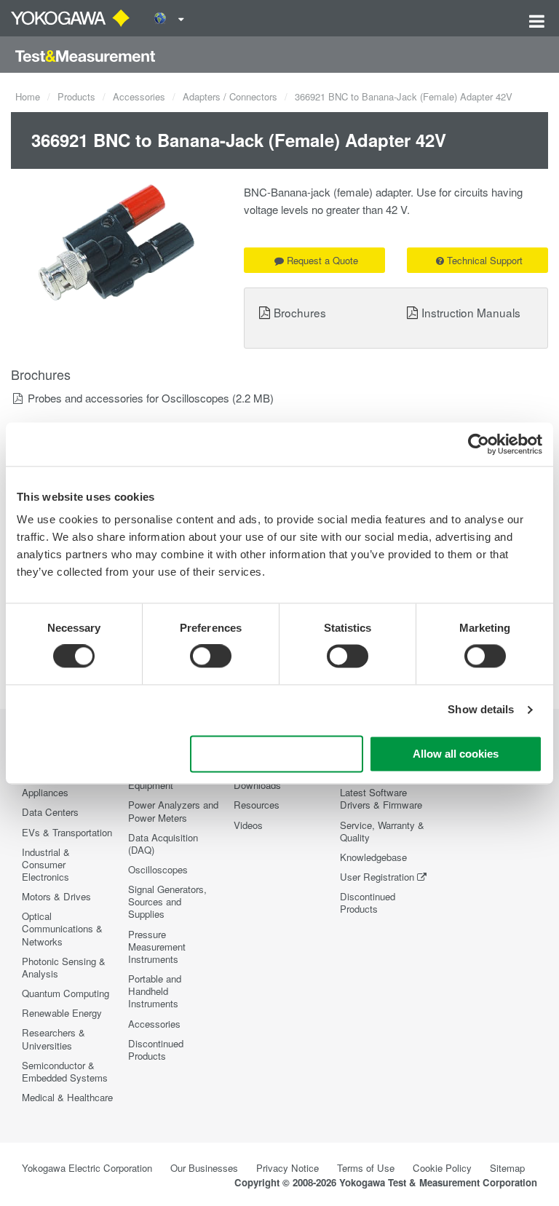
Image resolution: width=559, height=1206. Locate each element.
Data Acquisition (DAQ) (163, 843)
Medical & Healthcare (67, 1097)
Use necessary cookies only (276, 753)
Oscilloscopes (158, 869)
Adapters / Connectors (230, 96)
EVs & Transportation (67, 832)
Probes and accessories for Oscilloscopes (128, 397)
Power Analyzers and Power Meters (173, 811)
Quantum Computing (65, 993)
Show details (481, 710)
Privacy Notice (287, 1168)
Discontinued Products (155, 1049)
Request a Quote (322, 260)
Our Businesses (204, 1168)
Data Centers (50, 812)
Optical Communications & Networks (62, 928)
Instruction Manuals (470, 312)
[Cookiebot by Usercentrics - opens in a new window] (478, 444)
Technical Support (485, 260)
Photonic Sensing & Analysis (64, 967)
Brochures (300, 312)
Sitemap (507, 1168)
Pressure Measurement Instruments (157, 946)
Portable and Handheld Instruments (154, 991)
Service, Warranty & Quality (382, 831)
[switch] (210, 656)
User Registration (377, 877)
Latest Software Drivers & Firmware (381, 798)
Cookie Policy (442, 1168)
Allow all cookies (456, 753)
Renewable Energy (62, 1013)
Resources (257, 805)
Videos (248, 825)
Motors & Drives (56, 896)
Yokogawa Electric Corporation (87, 1168)
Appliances (45, 792)
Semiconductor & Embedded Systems (65, 1071)
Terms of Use (366, 1168)
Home (27, 96)
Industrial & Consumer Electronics (46, 864)
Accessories (139, 96)
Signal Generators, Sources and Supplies (167, 901)
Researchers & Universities (53, 1039)
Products (76, 96)
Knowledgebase (373, 857)
